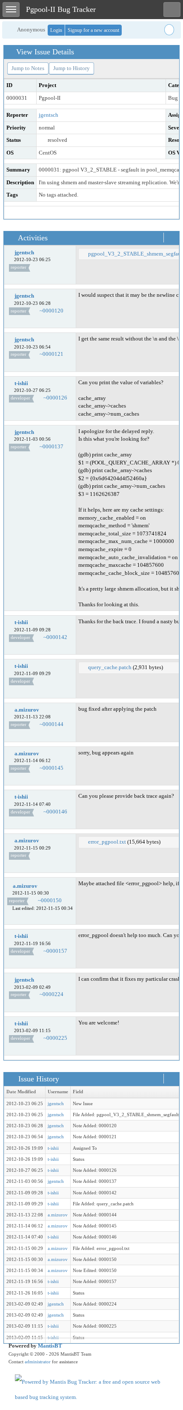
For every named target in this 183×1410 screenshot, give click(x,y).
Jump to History (71, 68)
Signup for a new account (93, 30)
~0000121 (51, 354)
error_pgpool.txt (107, 842)
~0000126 (55, 397)
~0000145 (51, 768)
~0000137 (51, 446)
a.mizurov (26, 709)
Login (56, 30)
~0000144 (51, 724)
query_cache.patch (110, 667)
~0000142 (55, 637)
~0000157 (55, 951)
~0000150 (50, 900)
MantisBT (50, 1345)
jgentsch (48, 115)
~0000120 (51, 310)
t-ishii (21, 383)
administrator (38, 1361)
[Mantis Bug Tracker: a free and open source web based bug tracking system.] (91, 1389)
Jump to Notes (27, 68)
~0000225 (55, 1038)
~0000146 (55, 811)
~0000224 (51, 994)
